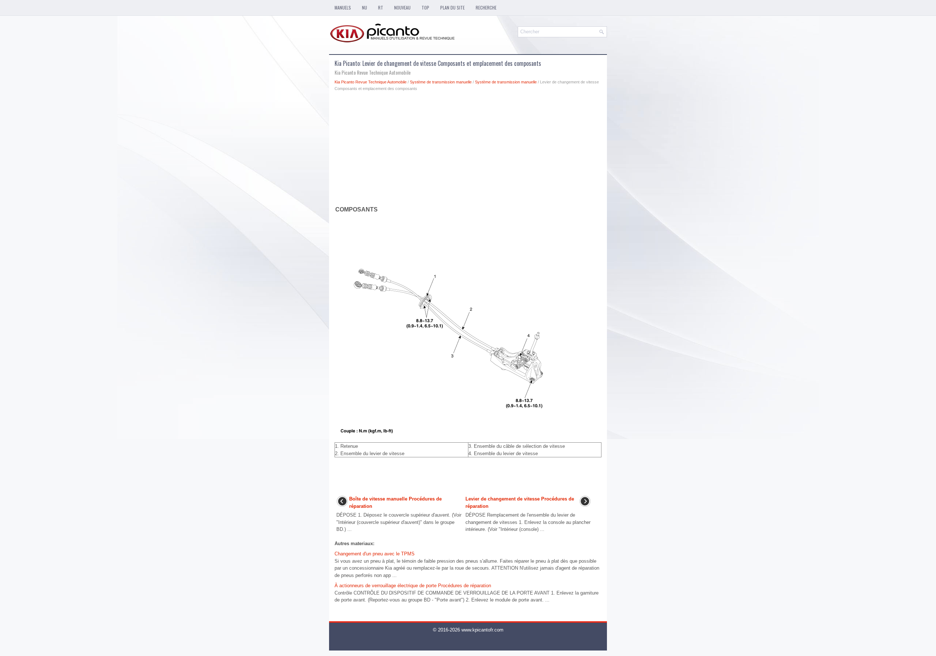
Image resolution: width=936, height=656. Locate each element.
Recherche (486, 7)
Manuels (343, 7)
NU (364, 7)
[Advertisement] (468, 150)
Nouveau (402, 7)
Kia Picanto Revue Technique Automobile (371, 82)
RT (380, 7)
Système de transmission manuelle (441, 82)
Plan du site (452, 7)
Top (425, 7)
